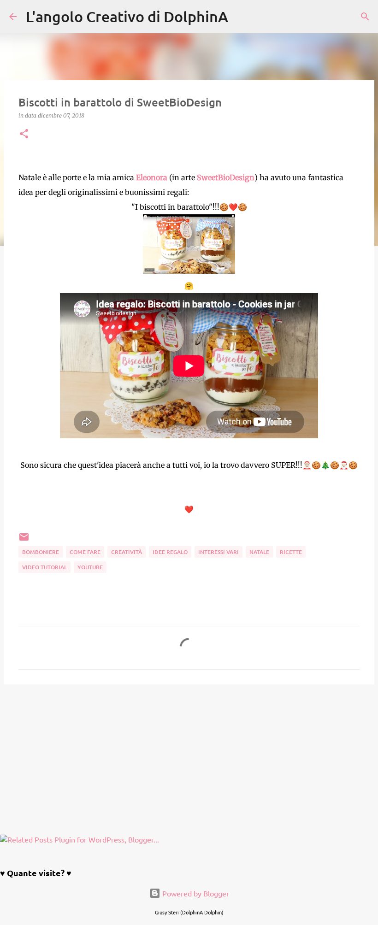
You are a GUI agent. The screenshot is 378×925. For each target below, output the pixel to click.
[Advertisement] (189, 762)
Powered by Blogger (194, 893)
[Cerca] (241, 17)
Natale (259, 552)
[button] (24, 134)
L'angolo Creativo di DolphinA (127, 16)
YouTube (90, 567)
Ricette (291, 552)
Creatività (126, 552)
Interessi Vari (218, 552)
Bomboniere (40, 552)
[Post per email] (24, 540)
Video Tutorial (44, 567)
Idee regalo (170, 552)
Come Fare (85, 552)
